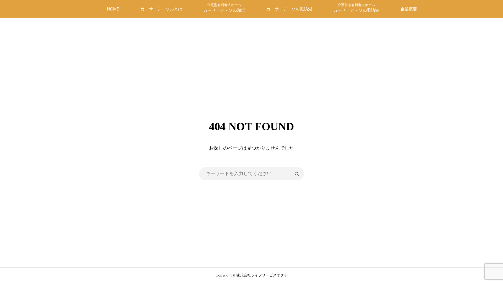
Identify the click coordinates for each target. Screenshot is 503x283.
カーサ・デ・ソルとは (161, 9)
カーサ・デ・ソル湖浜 (224, 8)
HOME (113, 9)
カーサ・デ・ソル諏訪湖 (289, 9)
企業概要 (408, 9)
